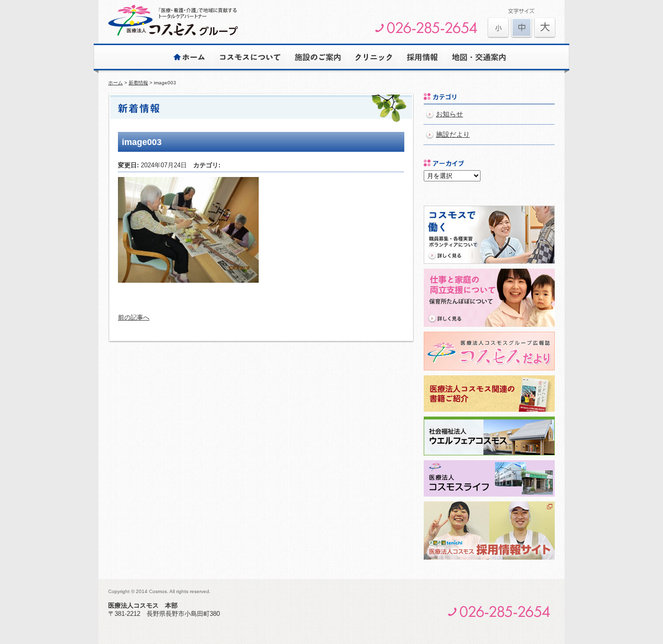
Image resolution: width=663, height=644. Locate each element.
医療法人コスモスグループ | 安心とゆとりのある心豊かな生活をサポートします (173, 20)
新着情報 (138, 82)
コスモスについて (250, 57)
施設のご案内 (317, 57)
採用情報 (422, 57)
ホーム (189, 57)
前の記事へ (133, 317)
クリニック (373, 57)
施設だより (453, 134)
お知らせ (449, 114)
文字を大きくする (498, 27)
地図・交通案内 (479, 57)
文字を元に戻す (521, 27)
